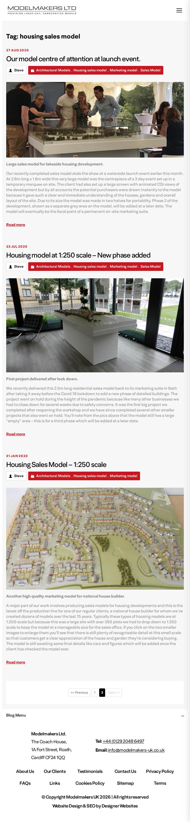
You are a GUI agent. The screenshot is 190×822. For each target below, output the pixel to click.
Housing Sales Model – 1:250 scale (56, 465)
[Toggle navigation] (179, 10)
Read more (15, 224)
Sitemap (125, 783)
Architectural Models (53, 70)
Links (54, 783)
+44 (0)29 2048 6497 (123, 741)
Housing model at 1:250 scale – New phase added (78, 255)
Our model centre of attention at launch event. (73, 59)
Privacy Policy (160, 771)
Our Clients (55, 771)
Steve (19, 70)
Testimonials (90, 771)
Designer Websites (120, 806)
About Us (25, 771)
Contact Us (125, 771)
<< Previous (79, 692)
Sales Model (151, 70)
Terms (160, 783)
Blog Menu (16, 715)
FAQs (25, 783)
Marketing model (123, 70)
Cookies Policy (89, 783)
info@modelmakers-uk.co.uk (136, 750)
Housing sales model (90, 70)
